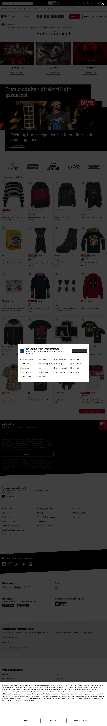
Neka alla (53, 720)
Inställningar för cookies (90, 698)
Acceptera (25, 720)
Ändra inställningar (81, 720)
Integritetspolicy (29, 700)
